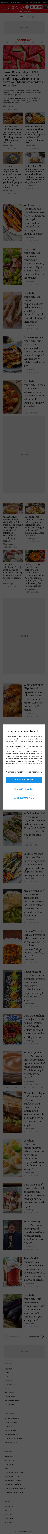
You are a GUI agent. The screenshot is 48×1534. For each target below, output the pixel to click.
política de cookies (29, 763)
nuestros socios (36, 736)
